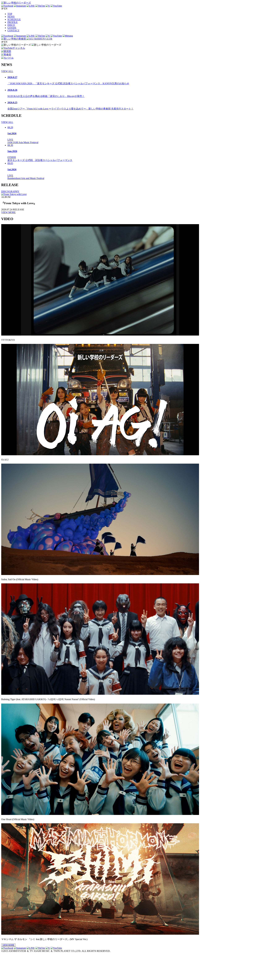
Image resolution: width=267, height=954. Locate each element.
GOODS (11, 27)
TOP (9, 14)
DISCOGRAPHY (10, 191)
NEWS (11, 16)
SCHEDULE (14, 19)
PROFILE (12, 22)
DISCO (11, 25)
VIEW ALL (7, 71)
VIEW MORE (8, 212)
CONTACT (13, 30)
